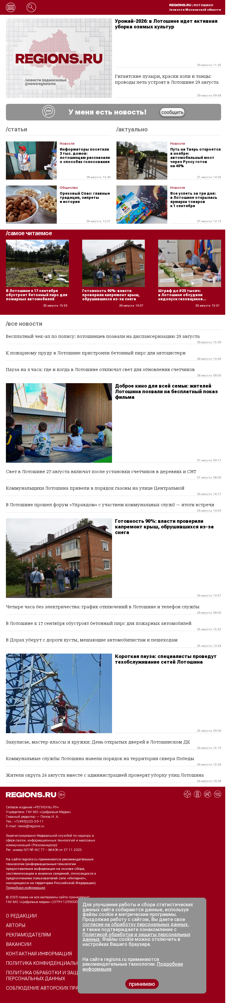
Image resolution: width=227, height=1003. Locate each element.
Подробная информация (25, 888)
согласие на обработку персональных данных (135, 924)
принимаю (142, 984)
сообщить (172, 112)
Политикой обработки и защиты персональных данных (136, 937)
